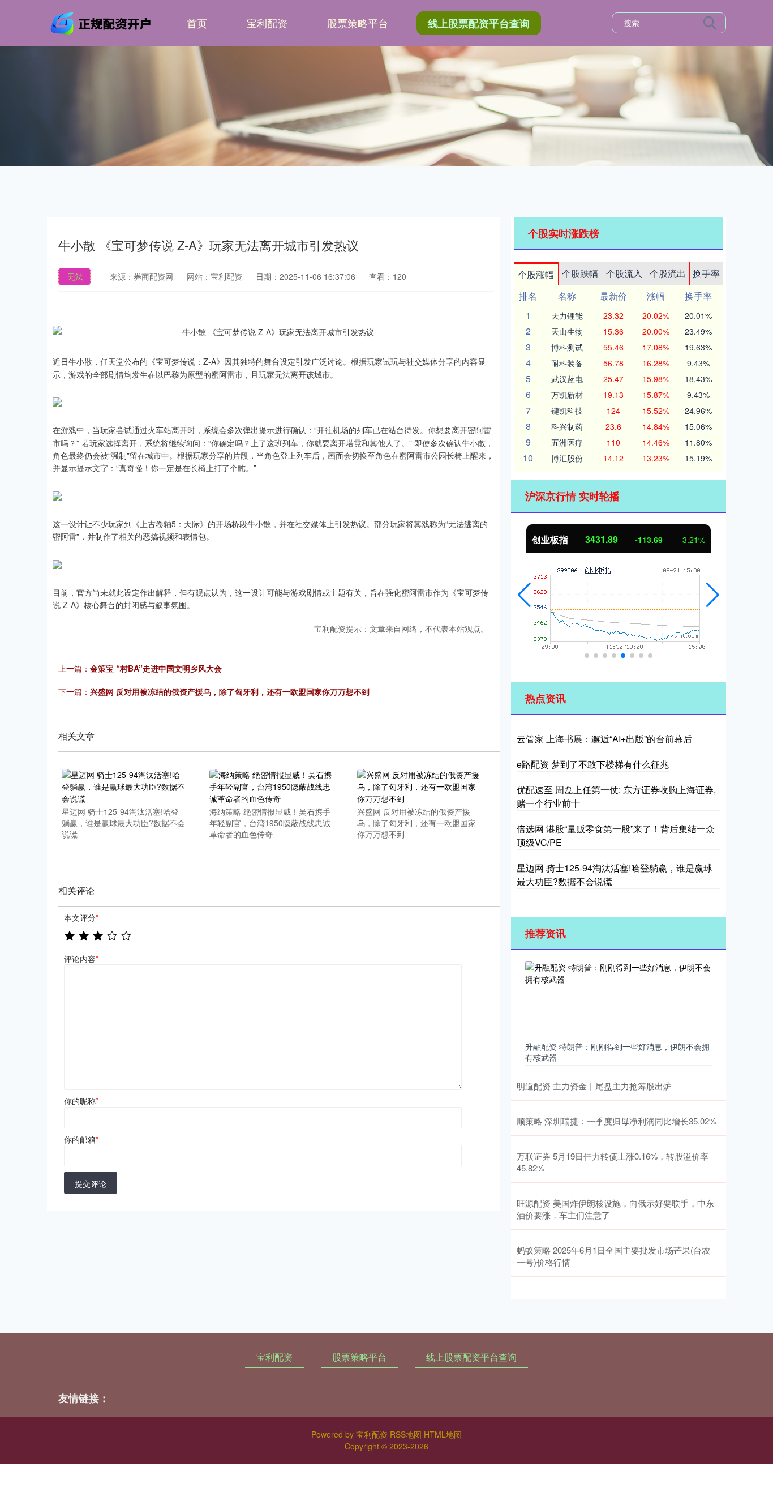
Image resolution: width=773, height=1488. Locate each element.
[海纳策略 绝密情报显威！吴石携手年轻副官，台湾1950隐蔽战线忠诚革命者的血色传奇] (271, 786)
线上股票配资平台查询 (479, 23)
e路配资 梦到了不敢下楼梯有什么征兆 (593, 764)
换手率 (706, 273)
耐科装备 (567, 363)
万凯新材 (567, 394)
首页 (197, 22)
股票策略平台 (357, 22)
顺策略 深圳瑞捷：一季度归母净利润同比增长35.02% (616, 1121)
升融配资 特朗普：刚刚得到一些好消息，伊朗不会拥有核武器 (617, 1051)
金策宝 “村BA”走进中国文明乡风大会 (156, 668)
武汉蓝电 (567, 378)
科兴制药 (567, 426)
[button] (524, 595)
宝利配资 (267, 22)
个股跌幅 (580, 273)
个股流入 (624, 273)
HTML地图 (443, 1434)
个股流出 (668, 273)
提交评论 (90, 1183)
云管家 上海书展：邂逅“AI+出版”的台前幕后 (604, 738)
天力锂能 (567, 315)
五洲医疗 (567, 442)
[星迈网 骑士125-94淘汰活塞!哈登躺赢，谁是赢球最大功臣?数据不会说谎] (123, 786)
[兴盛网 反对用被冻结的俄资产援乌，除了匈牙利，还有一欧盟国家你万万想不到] (418, 786)
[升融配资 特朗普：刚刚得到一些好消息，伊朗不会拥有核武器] (618, 998)
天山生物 (567, 331)
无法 (75, 276)
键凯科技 (567, 410)
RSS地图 (406, 1434)
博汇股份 (567, 458)
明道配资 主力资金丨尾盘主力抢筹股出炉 (594, 1086)
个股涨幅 (536, 274)
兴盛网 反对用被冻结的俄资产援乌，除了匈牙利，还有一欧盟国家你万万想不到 (230, 691)
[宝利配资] (102, 21)
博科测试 (567, 347)
